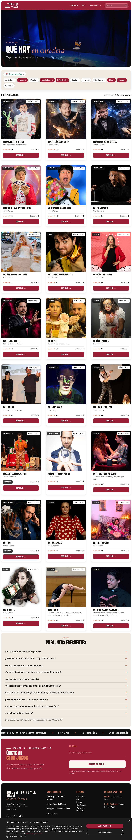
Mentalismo (47, 80)
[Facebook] (8, 816)
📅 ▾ (15, 74)
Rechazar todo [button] (105, 832)
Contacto (80, 808)
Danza (122, 80)
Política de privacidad (34, 834)
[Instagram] (14, 816)
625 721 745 (52, 813)
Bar (83, 5)
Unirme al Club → (97, 764)
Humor (22, 80)
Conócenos (81, 805)
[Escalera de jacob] (11, 5)
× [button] (129, 821)
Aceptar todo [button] (104, 826)
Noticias (79, 810)
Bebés (75, 80)
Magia (33, 80)
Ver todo (9, 80)
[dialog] (66, 829)
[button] (44, 836)
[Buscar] (126, 5)
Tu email (73, 746)
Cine (111, 80)
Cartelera (74, 5)
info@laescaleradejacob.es (58, 809)
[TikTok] (20, 816)
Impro (86, 80)
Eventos (79, 802)
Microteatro (99, 80)
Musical (9, 86)
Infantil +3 (62, 80)
